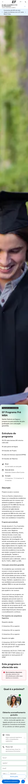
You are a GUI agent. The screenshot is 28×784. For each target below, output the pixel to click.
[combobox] (5, 773)
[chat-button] (23, 781)
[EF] (14, 2)
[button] (2, 2)
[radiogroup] (14, 743)
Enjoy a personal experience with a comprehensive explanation (14, 739)
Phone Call (9, 747)
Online (8, 735)
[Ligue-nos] (25, 1)
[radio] (14, 738)
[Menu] (25, 6)
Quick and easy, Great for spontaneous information (13, 750)
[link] (12, 6)
